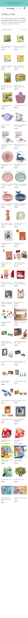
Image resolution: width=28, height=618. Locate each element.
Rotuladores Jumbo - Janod (7, 558)
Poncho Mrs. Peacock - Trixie (20, 105)
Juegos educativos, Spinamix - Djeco (18, 460)
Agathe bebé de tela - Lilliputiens (6, 441)
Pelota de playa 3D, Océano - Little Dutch (20, 165)
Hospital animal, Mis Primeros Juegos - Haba (19, 86)
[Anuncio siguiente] (25, 3)
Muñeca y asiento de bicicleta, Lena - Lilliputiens (7, 283)
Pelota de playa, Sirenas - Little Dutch (6, 165)
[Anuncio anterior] (2, 3)
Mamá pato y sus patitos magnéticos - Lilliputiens (19, 539)
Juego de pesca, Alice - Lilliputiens (6, 322)
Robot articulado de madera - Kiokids (20, 322)
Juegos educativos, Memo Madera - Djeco (7, 460)
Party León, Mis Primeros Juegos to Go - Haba (19, 66)
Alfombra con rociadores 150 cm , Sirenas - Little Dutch (7, 185)
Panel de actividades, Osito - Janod (7, 362)
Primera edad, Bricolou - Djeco (6, 578)
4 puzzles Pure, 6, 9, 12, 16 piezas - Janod (20, 224)
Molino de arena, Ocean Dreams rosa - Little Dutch (7, 224)
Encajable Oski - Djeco (19, 479)
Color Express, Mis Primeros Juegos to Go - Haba (7, 47)
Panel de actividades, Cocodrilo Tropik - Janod (6, 342)
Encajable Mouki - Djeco (6, 479)
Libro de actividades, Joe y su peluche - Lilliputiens (7, 303)
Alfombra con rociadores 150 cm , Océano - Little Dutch (20, 185)
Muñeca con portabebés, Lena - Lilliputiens (19, 263)
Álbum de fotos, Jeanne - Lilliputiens (6, 263)
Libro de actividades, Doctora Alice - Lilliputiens (20, 283)
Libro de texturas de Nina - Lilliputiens (7, 244)
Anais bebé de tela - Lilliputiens (18, 441)
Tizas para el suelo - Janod (7, 519)
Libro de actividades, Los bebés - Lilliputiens (19, 519)
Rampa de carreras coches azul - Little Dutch (20, 125)
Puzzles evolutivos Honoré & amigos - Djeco (20, 559)
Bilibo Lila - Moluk (5, 125)
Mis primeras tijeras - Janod (20, 381)
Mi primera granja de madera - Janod (5, 381)
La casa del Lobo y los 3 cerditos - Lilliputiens (6, 539)
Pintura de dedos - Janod (19, 400)
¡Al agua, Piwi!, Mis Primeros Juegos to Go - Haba (7, 66)
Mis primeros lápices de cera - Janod (7, 420)
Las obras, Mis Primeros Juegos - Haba (6, 106)
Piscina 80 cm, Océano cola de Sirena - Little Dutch (7, 204)
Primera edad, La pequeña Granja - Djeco (20, 578)
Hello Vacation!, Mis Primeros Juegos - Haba (6, 86)
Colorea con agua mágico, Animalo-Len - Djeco (20, 598)
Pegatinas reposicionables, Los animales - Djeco (7, 598)
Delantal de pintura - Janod (7, 400)
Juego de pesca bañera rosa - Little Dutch (20, 145)
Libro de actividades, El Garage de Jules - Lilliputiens (19, 420)
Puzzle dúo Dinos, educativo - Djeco (20, 498)
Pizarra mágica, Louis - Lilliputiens (19, 303)
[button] (3, 8)
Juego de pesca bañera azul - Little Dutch (7, 145)
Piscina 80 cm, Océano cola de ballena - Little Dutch (20, 204)
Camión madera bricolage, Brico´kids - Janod (20, 362)
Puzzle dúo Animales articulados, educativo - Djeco (6, 499)
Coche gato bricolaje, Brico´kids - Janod (20, 342)
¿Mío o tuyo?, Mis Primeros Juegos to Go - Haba (20, 47)
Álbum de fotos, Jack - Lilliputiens (19, 244)
